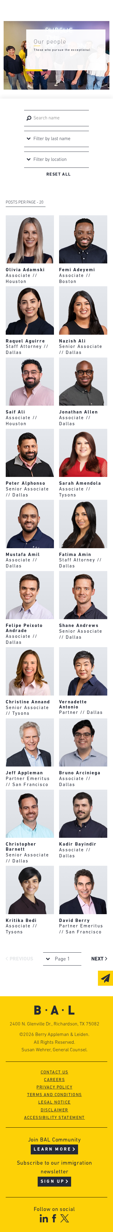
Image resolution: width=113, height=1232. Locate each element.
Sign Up (52, 1181)
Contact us (54, 1072)
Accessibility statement (54, 1118)
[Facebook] (54, 1218)
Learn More (52, 1149)
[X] (64, 1218)
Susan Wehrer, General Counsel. (54, 1050)
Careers (54, 1080)
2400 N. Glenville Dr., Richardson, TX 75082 (54, 1024)
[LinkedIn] (44, 1218)
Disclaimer (54, 1110)
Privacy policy (54, 1087)
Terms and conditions (54, 1095)
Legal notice (54, 1102)
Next (98, 959)
